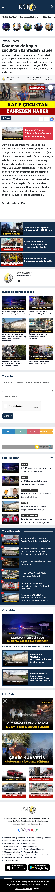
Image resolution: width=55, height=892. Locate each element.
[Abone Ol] (52, 119)
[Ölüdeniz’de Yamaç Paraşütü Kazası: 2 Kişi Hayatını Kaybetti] (14, 353)
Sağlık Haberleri (10, 855)
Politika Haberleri (31, 852)
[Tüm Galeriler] (51, 694)
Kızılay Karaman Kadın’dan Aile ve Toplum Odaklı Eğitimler (36, 521)
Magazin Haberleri (12, 852)
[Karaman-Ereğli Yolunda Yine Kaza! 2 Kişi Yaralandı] (14, 303)
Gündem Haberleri (29, 846)
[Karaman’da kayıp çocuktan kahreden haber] (27, 99)
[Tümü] (51, 458)
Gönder (8, 416)
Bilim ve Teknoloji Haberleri (40, 838)
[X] (23, 830)
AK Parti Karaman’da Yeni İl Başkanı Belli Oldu (37, 495)
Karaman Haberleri (30, 17)
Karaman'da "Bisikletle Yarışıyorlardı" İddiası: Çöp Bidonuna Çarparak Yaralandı (35, 508)
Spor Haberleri (27, 855)
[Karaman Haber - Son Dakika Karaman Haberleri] (27, 7)
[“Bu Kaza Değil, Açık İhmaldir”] (14, 790)
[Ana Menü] (3, 7)
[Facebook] (18, 830)
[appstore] (16, 868)
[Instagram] (27, 830)
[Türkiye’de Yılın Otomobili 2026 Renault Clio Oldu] (14, 774)
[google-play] (39, 868)
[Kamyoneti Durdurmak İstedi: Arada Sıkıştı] (41, 353)
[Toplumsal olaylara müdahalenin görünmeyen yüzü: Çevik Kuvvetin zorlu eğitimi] (27, 749)
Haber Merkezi (24, 276)
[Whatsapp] (37, 830)
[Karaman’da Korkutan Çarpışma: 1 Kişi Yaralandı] (41, 303)
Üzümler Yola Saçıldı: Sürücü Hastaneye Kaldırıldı (38, 337)
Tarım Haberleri (43, 855)
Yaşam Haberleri (11, 860)
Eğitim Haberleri (28, 840)
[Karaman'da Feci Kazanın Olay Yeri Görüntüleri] (41, 790)
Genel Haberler (29, 843)
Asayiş (16, 41)
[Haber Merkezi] (8, 277)
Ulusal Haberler (30, 858)
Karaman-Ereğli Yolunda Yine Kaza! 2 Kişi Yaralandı (36, 470)
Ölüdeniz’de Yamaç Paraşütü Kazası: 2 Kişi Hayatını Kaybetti (12, 364)
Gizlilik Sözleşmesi (23, 889)
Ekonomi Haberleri (11, 843)
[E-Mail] (19, 281)
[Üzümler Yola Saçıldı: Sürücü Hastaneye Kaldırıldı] (41, 325)
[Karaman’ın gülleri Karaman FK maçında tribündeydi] (41, 774)
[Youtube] (32, 830)
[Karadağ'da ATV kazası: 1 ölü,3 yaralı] (27, 714)
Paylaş (7, 118)
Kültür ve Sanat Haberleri (34, 849)
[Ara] (52, 7)
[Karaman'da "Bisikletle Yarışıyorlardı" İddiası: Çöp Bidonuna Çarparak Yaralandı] (14, 325)
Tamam (36, 889)
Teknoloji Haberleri (12, 858)
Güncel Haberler (11, 846)
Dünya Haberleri (11, 840)
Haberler (6, 41)
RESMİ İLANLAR (9, 17)
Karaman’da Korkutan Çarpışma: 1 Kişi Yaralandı (34, 482)
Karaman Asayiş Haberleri (14, 838)
